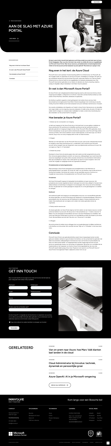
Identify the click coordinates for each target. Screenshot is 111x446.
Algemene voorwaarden (64, 442)
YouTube (99, 420)
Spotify (99, 415)
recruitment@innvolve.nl (75, 421)
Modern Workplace (54, 418)
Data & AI (31, 418)
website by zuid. (98, 442)
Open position (74, 413)
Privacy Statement (76, 442)
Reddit (99, 413)
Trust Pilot (99, 418)
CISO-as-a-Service (34, 420)
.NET (50, 420)
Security (31, 413)
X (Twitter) (91, 418)
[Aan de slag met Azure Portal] (23, 65)
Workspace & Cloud (34, 415)
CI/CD (50, 415)
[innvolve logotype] (16, 400)
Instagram (91, 420)
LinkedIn (91, 413)
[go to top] (108, 443)
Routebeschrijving (14, 417)
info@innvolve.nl (13, 423)
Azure (50, 413)
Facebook (91, 415)
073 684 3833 (12, 421)
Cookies (91, 442)
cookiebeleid (85, 442)
